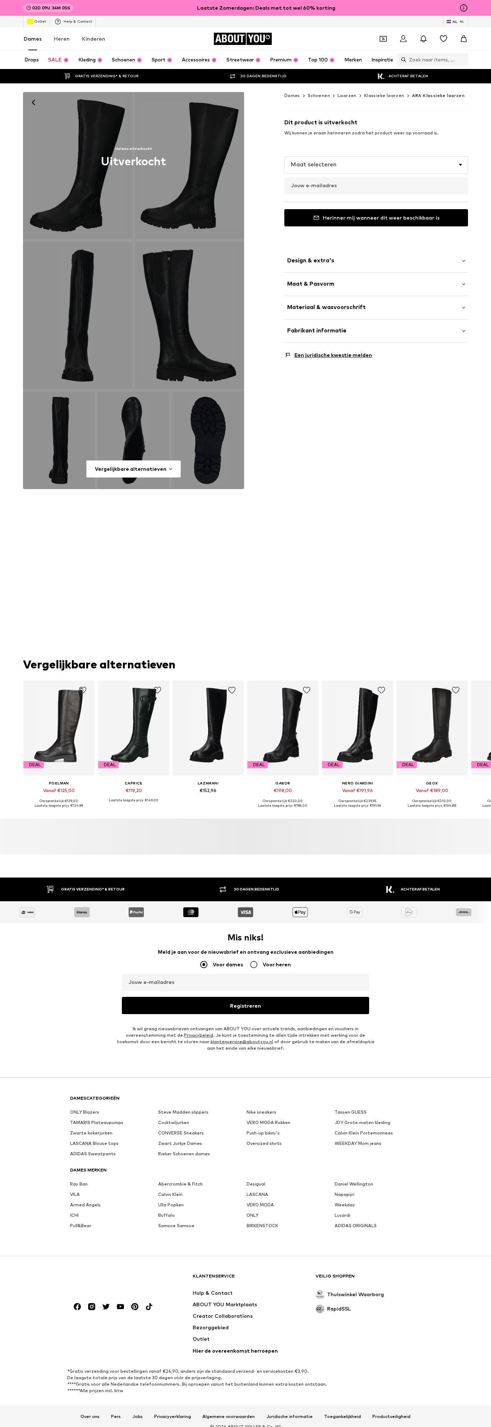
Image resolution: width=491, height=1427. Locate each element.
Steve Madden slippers (183, 1112)
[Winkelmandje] (463, 38)
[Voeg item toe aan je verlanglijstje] (82, 690)
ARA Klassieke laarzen (438, 95)
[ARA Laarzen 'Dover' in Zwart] (189, 165)
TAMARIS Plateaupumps (96, 1123)
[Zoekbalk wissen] (462, 60)
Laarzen (347, 95)
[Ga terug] (33, 102)
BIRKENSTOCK (262, 1226)
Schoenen (319, 95)
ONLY (252, 1215)
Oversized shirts (264, 1143)
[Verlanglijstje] (443, 38)
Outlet (40, 21)
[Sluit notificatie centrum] (423, 39)
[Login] (403, 38)
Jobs (137, 1416)
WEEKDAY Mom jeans (358, 1143)
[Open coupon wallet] (383, 38)
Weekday (345, 1205)
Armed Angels (85, 1205)
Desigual (256, 1184)
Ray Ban (79, 1184)
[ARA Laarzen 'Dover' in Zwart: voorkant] (77, 165)
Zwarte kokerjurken (91, 1133)
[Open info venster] (463, 8)
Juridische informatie (289, 1416)
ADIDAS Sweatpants (93, 1154)
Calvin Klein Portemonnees (364, 1133)
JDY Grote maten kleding (362, 1123)
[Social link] (77, 1307)
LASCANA (257, 1194)
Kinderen (93, 39)
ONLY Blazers (84, 1112)
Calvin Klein (170, 1194)
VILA (75, 1194)
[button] (376, 165)
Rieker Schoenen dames (184, 1154)
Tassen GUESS (351, 1112)
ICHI (74, 1215)
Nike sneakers (261, 1112)
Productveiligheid (391, 1416)
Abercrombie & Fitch (180, 1184)
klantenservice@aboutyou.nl (242, 1042)
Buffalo (166, 1215)
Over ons (90, 1416)
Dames (33, 39)
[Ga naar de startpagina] (109, 1279)
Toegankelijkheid (342, 1416)
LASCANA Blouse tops (94, 1143)
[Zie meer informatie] (59, 811)
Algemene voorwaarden (228, 1416)
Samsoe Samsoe (176, 1226)
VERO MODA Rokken (268, 1123)
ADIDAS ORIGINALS (356, 1226)
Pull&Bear (80, 1226)
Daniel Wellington (354, 1184)
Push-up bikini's (263, 1133)
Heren (62, 39)
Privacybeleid (198, 1035)
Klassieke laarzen (384, 95)
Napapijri (344, 1194)
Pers (116, 1416)
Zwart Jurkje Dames (180, 1143)
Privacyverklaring (172, 1416)
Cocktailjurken (173, 1123)
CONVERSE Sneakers (181, 1133)
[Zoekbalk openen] (402, 59)
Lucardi (342, 1215)
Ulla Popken (171, 1205)
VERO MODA (260, 1205)
